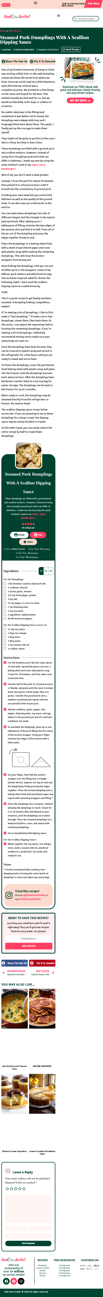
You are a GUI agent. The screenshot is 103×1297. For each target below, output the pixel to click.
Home (3, 31)
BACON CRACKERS (42, 1066)
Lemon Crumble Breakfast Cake (42, 1152)
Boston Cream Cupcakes (14, 1151)
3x (51, 571)
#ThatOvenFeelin (29, 899)
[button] (35, 3)
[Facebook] (3, 5)
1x (41, 571)
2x (46, 571)
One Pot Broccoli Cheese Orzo (14, 1067)
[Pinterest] (6, 5)
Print (21, 535)
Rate (30, 542)
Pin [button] (39, 535)
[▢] (5, 583)
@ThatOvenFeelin (34, 895)
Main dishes (15, 31)
